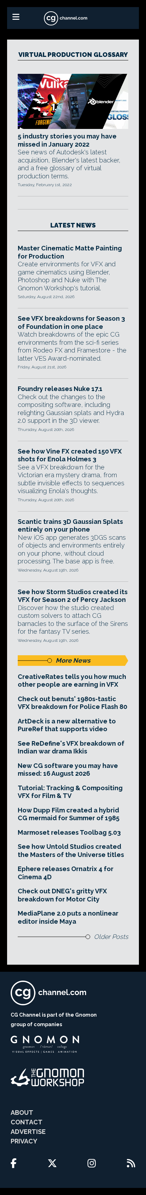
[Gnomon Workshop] (47, 1077)
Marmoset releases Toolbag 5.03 (69, 832)
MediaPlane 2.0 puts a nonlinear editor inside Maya (68, 917)
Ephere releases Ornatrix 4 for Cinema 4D (65, 873)
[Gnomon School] (45, 1044)
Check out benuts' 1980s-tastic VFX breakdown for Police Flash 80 (72, 703)
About (22, 1112)
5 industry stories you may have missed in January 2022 (67, 140)
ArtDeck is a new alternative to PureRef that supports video (67, 725)
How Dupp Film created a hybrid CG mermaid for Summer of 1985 (68, 814)
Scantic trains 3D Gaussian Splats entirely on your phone (70, 525)
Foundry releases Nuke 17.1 (60, 388)
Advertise (28, 1131)
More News (73, 660)
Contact (27, 1122)
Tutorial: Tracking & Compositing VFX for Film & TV (70, 792)
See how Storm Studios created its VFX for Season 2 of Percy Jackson (73, 596)
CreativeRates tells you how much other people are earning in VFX (72, 680)
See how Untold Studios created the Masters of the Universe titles (71, 850)
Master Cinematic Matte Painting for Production (70, 252)
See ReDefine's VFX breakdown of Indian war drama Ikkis (71, 747)
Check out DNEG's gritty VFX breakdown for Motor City (62, 895)
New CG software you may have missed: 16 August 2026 (68, 769)
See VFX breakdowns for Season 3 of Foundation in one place (71, 322)
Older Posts (111, 936)
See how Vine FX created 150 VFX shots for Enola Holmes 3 (70, 455)
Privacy (24, 1141)
